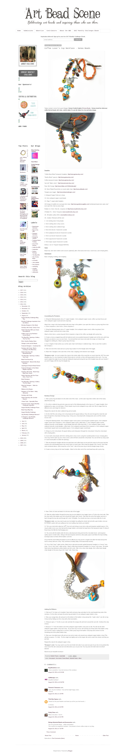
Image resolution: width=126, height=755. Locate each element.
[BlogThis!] (71, 656)
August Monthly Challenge (28, 412)
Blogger (70, 750)
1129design (51, 677)
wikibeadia (35, 272)
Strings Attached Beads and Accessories (60, 722)
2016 (21, 292)
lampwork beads (74, 658)
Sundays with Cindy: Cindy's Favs (30, 327)
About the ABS (65, 31)
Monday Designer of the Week (29, 325)
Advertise (40, 31)
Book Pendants (25, 379)
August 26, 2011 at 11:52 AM (56, 672)
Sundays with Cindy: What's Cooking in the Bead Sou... (29, 348)
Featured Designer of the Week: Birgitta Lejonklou (30, 368)
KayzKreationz (52, 667)
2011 (21, 304)
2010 (21, 438)
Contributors (52, 31)
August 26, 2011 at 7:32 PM (55, 728)
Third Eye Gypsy (53, 699)
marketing (35, 266)
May (23, 426)
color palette (35, 262)
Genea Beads (87, 108)
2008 (21, 443)
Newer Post (48, 735)
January (24, 435)
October (24, 311)
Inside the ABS (36, 247)
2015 (21, 294)
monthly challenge (35, 269)
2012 (21, 301)
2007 (21, 445)
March (24, 430)
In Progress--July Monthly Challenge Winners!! (28, 417)
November (25, 308)
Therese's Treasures (54, 687)
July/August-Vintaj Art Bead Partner (30, 365)
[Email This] (69, 656)
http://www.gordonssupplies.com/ (80, 204)
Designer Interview (34, 234)
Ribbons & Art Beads (27, 389)
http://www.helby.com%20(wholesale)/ (65, 186)
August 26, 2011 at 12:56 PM (56, 682)
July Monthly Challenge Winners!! (30, 414)
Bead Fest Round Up (27, 359)
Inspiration (35, 249)
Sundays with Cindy (26, 395)
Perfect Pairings (34, 252)
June (23, 423)
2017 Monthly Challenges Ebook (86, 31)
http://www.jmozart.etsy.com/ (66, 183)
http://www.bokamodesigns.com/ (66, 192)
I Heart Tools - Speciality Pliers (29, 401)
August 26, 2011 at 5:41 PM (55, 717)
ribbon (79, 658)
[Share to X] (72, 656)
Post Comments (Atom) (58, 738)
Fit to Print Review (35, 244)
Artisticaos (34, 176)
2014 (21, 297)
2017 (21, 290)
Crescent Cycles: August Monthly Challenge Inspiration (30, 404)
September (25, 313)
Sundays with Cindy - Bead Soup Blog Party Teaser (30, 372)
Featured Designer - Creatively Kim (31, 346)
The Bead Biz (36, 255)
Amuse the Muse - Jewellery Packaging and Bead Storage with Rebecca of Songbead (24, 211)
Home (19, 31)
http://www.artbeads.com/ (80, 189)
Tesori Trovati (35, 210)
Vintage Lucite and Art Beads (29, 343)
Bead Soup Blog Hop (27, 409)
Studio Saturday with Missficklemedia (27, 352)
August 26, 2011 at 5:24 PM (55, 707)
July (23, 421)
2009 (21, 440)
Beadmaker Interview (35, 227)
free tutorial (59, 658)
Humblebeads (35, 186)
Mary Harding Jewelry (35, 150)
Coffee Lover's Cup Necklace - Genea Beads (29, 334)
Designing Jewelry (35, 237)
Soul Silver (34, 161)
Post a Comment (51, 732)
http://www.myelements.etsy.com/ (77, 209)
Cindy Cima (51, 712)
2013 (21, 299)
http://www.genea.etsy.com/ (75, 174)
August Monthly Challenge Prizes (30, 407)
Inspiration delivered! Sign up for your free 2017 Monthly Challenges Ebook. (63, 36)
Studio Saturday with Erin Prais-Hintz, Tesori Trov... (30, 376)
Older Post (106, 735)
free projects (52, 658)
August (24, 315)
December (25, 306)
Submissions (28, 31)
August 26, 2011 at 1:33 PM (55, 693)
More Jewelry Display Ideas (28, 341)
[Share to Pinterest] (76, 656)
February (24, 433)
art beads (35, 260)
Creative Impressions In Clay (35, 198)
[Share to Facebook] (74, 656)
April (23, 428)
